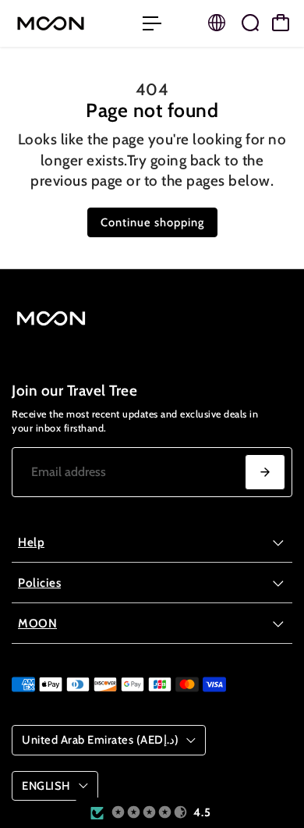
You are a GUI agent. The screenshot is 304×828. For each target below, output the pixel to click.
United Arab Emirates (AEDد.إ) (100, 740)
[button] (149, 813)
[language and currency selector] (216, 22)
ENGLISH (46, 786)
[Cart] (280, 22)
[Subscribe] (265, 472)
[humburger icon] (152, 23)
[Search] (250, 22)
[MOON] (69, 23)
